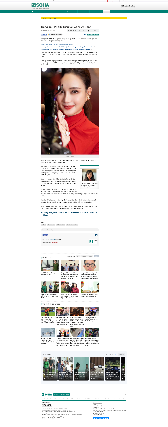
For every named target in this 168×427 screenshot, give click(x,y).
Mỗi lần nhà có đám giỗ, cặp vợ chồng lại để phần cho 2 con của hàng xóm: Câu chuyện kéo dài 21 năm (77, 342)
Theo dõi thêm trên (109, 354)
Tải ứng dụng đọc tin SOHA (62, 394)
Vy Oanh (66, 54)
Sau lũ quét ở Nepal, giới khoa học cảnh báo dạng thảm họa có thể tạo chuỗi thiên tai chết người (92, 342)
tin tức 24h (52, 239)
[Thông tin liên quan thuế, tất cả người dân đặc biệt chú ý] (92, 311)
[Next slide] (123, 369)
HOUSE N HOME (46, 1)
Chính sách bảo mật (97, 414)
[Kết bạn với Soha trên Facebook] (91, 241)
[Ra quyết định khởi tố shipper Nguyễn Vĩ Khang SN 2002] (90, 287)
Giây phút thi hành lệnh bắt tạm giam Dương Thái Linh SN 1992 (81, 374)
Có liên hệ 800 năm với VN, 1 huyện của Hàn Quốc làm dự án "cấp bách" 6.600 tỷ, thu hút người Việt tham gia (62, 342)
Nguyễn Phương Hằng (72, 224)
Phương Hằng (51, 224)
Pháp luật (106, 11)
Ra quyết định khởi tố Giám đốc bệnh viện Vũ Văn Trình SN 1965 (50, 296)
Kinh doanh (60, 11)
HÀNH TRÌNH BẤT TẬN (57, 1)
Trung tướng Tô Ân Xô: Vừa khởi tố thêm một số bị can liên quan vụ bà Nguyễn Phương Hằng (68, 47)
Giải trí (100, 11)
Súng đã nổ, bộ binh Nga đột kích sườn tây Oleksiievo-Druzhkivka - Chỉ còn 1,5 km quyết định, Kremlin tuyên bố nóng (77, 322)
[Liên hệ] (96, 235)
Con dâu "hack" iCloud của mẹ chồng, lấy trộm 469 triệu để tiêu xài (89, 185)
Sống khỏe (113, 11)
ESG (49, 11)
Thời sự (53, 11)
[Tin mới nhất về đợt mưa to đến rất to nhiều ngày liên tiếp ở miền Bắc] (48, 332)
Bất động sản (68, 11)
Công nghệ (123, 11)
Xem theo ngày (71, 256)
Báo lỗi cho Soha (94, 34)
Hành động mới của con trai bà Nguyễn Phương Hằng (57, 44)
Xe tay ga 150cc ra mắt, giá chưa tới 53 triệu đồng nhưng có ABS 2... (96, 374)
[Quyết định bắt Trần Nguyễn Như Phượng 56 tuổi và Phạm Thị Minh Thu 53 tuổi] (70, 287)
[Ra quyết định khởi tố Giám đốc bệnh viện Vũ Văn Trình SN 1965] (50, 287)
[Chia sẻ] (44, 34)
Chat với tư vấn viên (102, 418)
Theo (70, 230)
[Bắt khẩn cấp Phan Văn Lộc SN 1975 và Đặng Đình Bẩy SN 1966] (50, 369)
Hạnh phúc (43, 11)
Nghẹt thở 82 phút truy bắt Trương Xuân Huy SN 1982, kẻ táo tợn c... (65, 374)
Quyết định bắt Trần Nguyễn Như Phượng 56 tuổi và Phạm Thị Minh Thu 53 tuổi (69, 296)
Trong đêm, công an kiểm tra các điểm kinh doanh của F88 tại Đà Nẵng (70, 214)
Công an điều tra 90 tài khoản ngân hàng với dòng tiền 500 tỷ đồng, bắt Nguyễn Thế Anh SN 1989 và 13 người (69, 275)
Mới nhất (37, 11)
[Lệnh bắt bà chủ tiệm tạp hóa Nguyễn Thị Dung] (50, 265)
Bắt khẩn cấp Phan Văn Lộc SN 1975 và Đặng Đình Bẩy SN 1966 (50, 374)
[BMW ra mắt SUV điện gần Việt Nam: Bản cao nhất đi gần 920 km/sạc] (112, 369)
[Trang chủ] (40, 6)
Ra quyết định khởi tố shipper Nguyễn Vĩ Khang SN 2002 (89, 295)
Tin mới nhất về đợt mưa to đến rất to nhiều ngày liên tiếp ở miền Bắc (47, 341)
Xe (118, 11)
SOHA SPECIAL (69, 1)
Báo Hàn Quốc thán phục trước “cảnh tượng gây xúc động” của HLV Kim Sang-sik (47, 320)
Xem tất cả (121, 354)
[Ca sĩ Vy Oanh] (70, 111)
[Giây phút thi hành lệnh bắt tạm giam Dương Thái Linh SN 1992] (81, 369)
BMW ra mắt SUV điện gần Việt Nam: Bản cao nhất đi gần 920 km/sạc (112, 374)
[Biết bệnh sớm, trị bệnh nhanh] (128, 6)
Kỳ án (50, 18)
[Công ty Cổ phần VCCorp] (63, 404)
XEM (96, 256)
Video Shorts (47, 354)
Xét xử (44, 18)
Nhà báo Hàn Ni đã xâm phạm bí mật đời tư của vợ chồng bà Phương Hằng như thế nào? (66, 49)
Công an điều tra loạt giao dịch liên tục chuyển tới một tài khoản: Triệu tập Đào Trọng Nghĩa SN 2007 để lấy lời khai (90, 275)
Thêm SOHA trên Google (56, 34)
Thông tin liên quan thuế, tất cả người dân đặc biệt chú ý (91, 319)
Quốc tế (80, 11)
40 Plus (75, 11)
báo (46, 239)
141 (55, 18)
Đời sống (130, 11)
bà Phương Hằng (61, 224)
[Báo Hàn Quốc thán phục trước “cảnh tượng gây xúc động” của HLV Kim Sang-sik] (48, 311)
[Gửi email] (85, 34)
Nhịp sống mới (93, 11)
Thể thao (86, 11)
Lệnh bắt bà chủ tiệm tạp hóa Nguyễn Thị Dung (49, 273)
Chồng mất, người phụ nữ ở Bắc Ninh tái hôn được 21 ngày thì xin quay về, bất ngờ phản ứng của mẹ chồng (62, 321)
